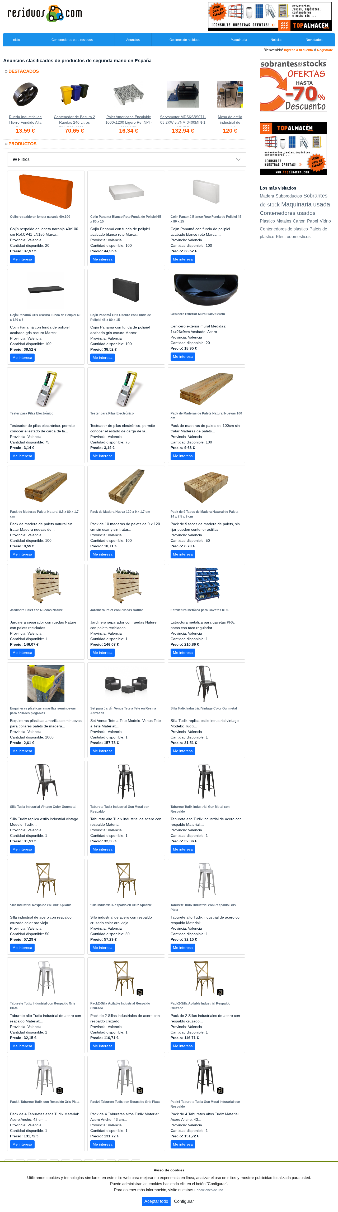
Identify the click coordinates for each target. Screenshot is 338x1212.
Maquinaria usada (305, 204)
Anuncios (133, 40)
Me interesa (22, 259)
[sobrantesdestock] (293, 85)
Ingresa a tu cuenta (298, 50)
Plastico (267, 221)
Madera (267, 196)
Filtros (23, 159)
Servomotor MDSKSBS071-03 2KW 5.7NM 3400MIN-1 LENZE (183, 121)
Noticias (276, 40)
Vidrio (325, 221)
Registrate (325, 50)
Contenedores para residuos (72, 40)
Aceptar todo (156, 1201)
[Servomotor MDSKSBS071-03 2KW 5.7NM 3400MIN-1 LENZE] (183, 97)
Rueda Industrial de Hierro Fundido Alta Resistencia (25, 121)
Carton (299, 221)
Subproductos (289, 196)
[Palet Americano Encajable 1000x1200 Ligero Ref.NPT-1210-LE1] (129, 97)
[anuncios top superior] (270, 16)
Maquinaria (239, 40)
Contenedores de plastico (284, 229)
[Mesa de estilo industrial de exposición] (230, 97)
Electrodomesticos (293, 236)
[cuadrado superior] (293, 148)
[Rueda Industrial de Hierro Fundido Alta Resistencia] (25, 97)
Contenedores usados (288, 213)
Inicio (16, 40)
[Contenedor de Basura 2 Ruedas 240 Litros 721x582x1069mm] (74, 97)
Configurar (184, 1201)
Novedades (314, 40)
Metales (283, 221)
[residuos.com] (44, 13)
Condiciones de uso (208, 1190)
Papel (312, 221)
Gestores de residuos (185, 40)
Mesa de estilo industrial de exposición (230, 121)
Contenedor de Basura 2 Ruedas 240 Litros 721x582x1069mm (74, 121)
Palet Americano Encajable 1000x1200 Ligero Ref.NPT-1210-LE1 (128, 121)
